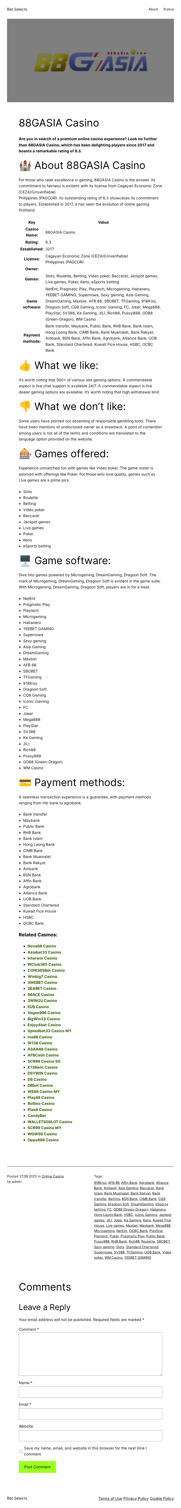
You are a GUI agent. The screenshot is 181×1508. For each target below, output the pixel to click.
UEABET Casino (42, 988)
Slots (120, 1247)
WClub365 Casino (45, 964)
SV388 (119, 1252)
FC (109, 1209)
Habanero (158, 1209)
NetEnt (121, 1231)
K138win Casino (43, 1067)
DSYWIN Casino (42, 1073)
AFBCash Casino (43, 1055)
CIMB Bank (147, 1199)
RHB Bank (119, 1241)
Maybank (147, 1225)
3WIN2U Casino (42, 1000)
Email (25, 1404)
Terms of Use (110, 1498)
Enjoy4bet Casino (44, 1024)
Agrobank (146, 1183)
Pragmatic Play (132, 1236)
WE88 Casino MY (44, 1091)
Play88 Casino (41, 1097)
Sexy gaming (104, 1247)
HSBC (128, 1215)
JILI (109, 1220)
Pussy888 (101, 1241)
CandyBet (37, 1115)
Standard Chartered (142, 1247)
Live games (115, 1225)
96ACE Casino (41, 994)
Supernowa (103, 1252)
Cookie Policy (162, 1498)
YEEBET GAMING (137, 1257)
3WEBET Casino (42, 982)
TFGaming (134, 1252)
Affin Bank (129, 1183)
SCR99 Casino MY (44, 1127)
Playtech (101, 1236)
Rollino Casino (41, 1103)
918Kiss (100, 1183)
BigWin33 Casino (44, 1019)
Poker (114, 1236)
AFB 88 (113, 1183)
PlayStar (156, 1231)
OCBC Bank (138, 1231)
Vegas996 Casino (44, 1012)
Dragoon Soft (118, 1204)
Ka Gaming (132, 1220)
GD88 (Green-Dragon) (130, 1209)
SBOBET (163, 1241)
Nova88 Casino (42, 946)
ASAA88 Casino (43, 1049)
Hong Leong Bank (108, 1215)
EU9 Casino (38, 1006)
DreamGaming (142, 1204)
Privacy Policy (136, 1498)
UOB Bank (152, 1252)
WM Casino (114, 1257)
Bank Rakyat (141, 1193)
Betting (114, 1199)
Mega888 (163, 1225)
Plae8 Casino (40, 1109)
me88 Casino (40, 1037)
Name (25, 1382)
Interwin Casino (42, 958)
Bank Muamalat (116, 1193)
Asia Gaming (128, 1188)
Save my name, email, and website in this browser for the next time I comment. (85, 1451)
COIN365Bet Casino (46, 970)
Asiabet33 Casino (44, 952)
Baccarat (147, 1188)
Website (26, 1426)
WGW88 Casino (42, 1134)
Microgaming (104, 1231)
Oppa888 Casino (43, 1140)
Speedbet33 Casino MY (50, 1030)
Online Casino (53, 1176)
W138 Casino (40, 1043)
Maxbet (132, 1225)
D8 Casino (37, 1079)
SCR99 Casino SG (44, 1061)
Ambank (110, 1188)
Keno (147, 1220)
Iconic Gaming (146, 1215)
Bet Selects (17, 9)
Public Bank (155, 1236)
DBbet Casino (40, 1085)
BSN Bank (130, 1199)
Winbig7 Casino (42, 976)
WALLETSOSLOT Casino (50, 1121)
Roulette (148, 1241)
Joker (118, 1220)
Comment (29, 1329)
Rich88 (134, 1241)
